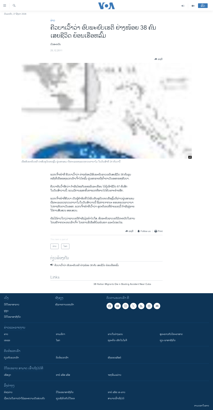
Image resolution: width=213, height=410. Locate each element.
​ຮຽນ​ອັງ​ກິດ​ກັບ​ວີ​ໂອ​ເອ (65, 398)
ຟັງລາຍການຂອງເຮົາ (64, 304)
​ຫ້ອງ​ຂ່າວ (8, 392)
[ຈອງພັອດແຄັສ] (157, 306)
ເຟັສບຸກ (7, 375)
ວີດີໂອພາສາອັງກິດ (12, 317)
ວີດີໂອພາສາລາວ (11, 304)
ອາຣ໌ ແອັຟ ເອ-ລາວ (116, 392)
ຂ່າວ (52, 20)
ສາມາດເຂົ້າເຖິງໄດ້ (116, 398)
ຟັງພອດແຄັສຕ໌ (114, 357)
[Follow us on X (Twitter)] (133, 306)
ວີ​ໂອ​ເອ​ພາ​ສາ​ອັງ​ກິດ (65, 392)
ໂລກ (58, 340)
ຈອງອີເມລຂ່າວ (114, 375)
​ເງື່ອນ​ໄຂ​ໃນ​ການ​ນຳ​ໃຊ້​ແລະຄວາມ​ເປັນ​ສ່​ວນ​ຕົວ (24, 398)
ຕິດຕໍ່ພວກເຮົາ (62, 357)
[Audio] (183, 5)
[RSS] (141, 306)
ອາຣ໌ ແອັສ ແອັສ (63, 375)
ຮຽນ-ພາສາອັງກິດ (168, 340)
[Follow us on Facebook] (109, 306)
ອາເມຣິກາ (60, 334)
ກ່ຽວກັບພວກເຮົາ (11, 357)
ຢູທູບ (6, 310)
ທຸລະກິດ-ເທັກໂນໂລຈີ (117, 340)
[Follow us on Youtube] (117, 306)
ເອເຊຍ (7, 340)
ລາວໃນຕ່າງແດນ (115, 334)
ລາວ (6, 334)
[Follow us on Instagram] (125, 306)
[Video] (193, 5)
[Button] (158, 59)
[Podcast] (149, 306)
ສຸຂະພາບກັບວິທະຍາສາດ (171, 334)
